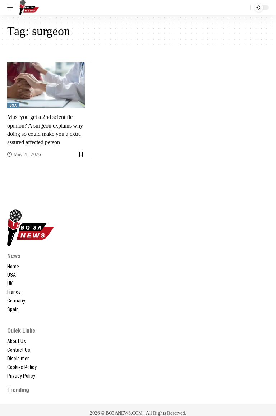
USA (13, 105)
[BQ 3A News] (29, 7)
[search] (243, 7)
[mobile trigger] (13, 7)
